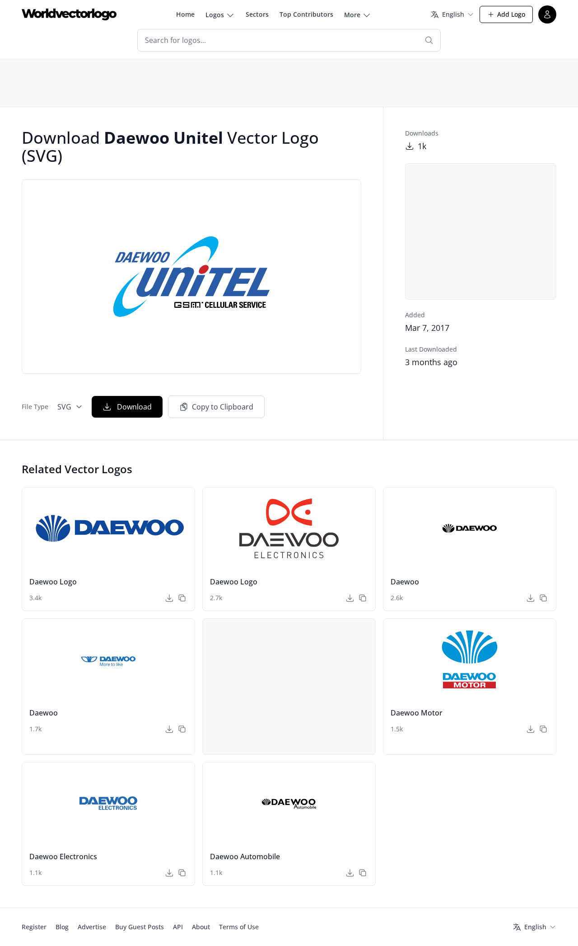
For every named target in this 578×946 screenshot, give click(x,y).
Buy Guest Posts (139, 926)
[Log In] (547, 14)
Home (185, 14)
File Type (35, 406)
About (201, 926)
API (178, 926)
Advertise (92, 926)
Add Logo (511, 14)
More (352, 14)
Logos (214, 14)
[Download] (169, 598)
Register (34, 926)
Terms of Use (239, 926)
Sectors (257, 14)
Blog (62, 926)
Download (134, 407)
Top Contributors (306, 14)
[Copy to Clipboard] (182, 598)
